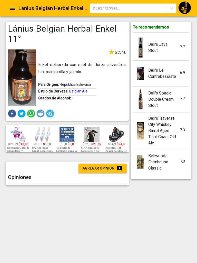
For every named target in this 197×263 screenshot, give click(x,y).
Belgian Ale (78, 91)
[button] (12, 113)
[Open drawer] (12, 8)
